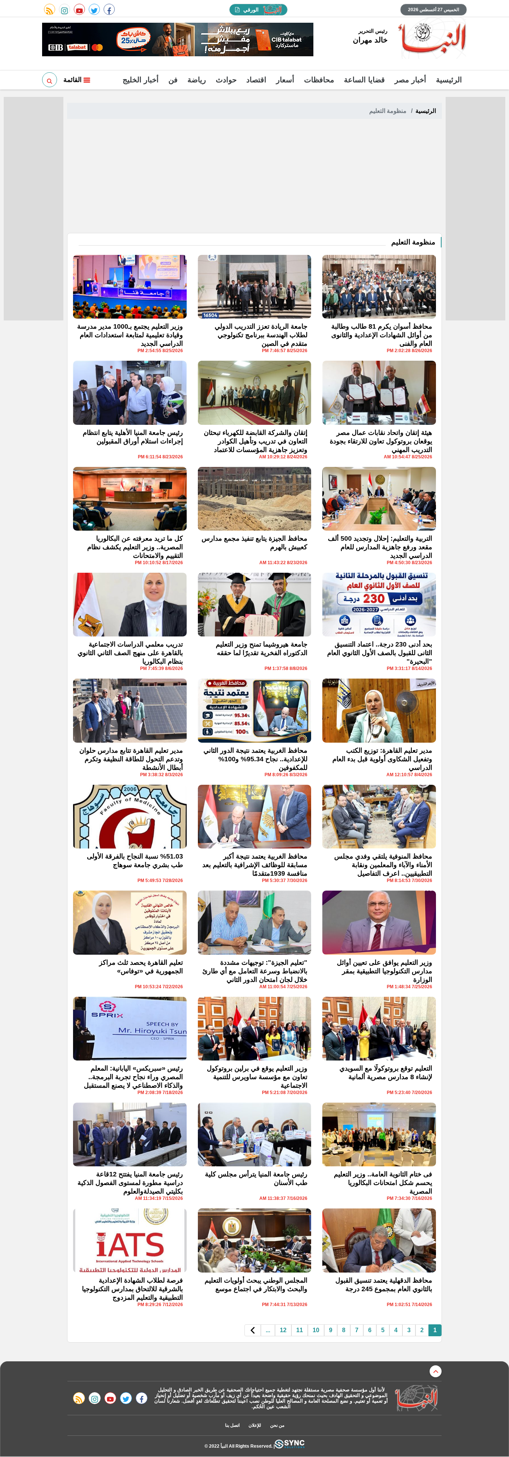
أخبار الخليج (141, 80)
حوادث (226, 80)
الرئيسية (449, 80)
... (268, 1330)
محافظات (319, 80)
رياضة (196, 80)
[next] (252, 1330)
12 (283, 1330)
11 (299, 1330)
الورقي (251, 10)
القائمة (73, 79)
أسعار (285, 80)
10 (316, 1330)
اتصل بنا (232, 1425)
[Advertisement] (254, 177)
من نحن (277, 1425)
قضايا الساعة (364, 80)
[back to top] (436, 1371)
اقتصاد (256, 80)
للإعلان (255, 1425)
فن (173, 80)
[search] (49, 79)
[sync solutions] (289, 1446)
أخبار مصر (410, 80)
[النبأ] (431, 38)
